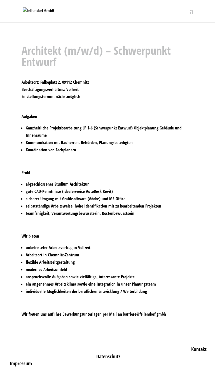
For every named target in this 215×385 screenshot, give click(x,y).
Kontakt (199, 349)
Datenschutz (108, 356)
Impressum (21, 363)
